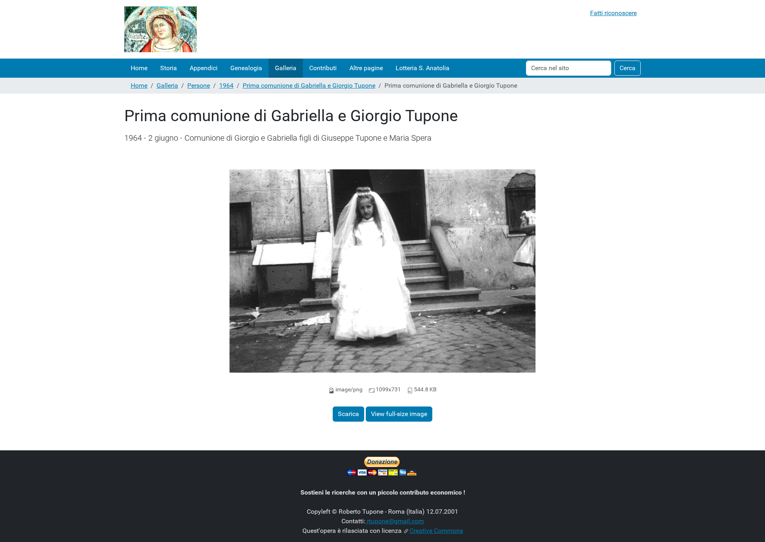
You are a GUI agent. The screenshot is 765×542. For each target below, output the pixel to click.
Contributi (323, 68)
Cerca (628, 68)
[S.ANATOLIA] (160, 29)
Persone (198, 85)
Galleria (285, 68)
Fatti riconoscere (613, 13)
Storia (168, 68)
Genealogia (246, 68)
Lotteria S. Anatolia (422, 68)
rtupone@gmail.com (394, 521)
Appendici (204, 68)
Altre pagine (366, 68)
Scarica (348, 414)
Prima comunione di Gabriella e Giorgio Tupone (309, 85)
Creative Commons (436, 530)
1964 (226, 85)
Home (139, 68)
